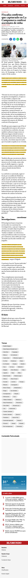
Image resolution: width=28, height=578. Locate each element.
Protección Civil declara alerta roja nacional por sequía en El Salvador (15, 509)
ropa (13, 372)
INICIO (4, 5)
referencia (18, 399)
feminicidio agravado (8, 420)
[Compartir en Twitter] (14, 39)
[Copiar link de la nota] (21, 39)
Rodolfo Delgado (7, 346)
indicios (5, 378)
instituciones (12, 408)
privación (5, 423)
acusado (5, 381)
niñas (19, 372)
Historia (4, 550)
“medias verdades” (7, 399)
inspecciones (6, 358)
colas (23, 369)
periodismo (5, 417)
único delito (6, 405)
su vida (5, 361)
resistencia (19, 402)
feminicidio (19, 426)
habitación (20, 367)
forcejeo (21, 381)
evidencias (13, 361)
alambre (22, 364)
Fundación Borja (6, 560)
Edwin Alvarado (6, 375)
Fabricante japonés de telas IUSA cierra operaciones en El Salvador (15, 504)
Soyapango (14, 352)
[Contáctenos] (14, 564)
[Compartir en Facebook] (10, 39)
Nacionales (5, 12)
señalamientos (17, 387)
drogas (5, 390)
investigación (14, 384)
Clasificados (5, 570)
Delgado (5, 369)
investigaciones (6, 393)
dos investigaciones (8, 426)
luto (4, 408)
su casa (12, 367)
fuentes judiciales (7, 414)
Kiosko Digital (5, 573)
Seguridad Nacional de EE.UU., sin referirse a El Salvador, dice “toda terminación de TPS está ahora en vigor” (15, 515)
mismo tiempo (6, 387)
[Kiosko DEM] (25, 2)
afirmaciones (6, 396)
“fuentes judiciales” (7, 411)
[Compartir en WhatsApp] (17, 39)
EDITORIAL (17, 5)
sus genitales (14, 390)
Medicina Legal (17, 375)
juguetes (5, 372)
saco (4, 367)
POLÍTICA (23, 5)
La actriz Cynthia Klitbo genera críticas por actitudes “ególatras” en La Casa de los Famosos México (15, 499)
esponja (15, 364)
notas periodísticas (7, 402)
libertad (13, 423)
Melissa (5, 355)
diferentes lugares (17, 358)
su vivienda (6, 364)
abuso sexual (14, 378)
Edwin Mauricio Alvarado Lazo (10, 349)
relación (5, 384)
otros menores (14, 369)
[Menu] (3, 2)
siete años (5, 352)
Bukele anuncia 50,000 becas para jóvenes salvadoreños (15, 531)
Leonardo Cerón (6, 25)
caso (14, 396)
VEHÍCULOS (10, 5)
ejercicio (18, 414)
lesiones (13, 381)
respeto (16, 393)
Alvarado (21, 423)
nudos (21, 361)
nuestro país (15, 417)
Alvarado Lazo (16, 405)
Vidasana (4, 556)
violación (19, 420)
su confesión (14, 355)
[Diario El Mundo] (15, 3)
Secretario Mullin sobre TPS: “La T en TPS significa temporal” (15, 520)
